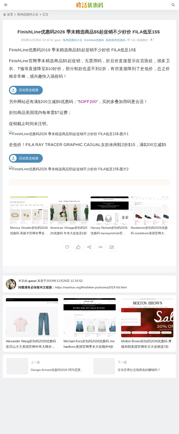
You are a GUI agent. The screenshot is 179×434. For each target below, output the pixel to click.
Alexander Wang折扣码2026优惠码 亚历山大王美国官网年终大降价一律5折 (31, 346)
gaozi (32, 280)
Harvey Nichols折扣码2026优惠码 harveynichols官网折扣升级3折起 (109, 233)
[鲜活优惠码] (89, 5)
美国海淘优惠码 (116, 40)
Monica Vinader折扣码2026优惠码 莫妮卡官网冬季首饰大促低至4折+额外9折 (29, 233)
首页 (10, 14)
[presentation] (147, 305)
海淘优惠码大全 (27, 14)
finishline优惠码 (94, 40)
